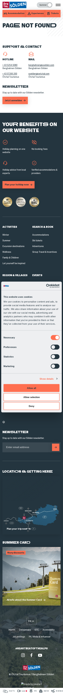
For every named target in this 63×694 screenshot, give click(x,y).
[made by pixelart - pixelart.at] (31, 686)
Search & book (42, 227)
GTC (37, 629)
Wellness (6, 252)
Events (37, 275)
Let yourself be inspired (13, 263)
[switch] (55, 347)
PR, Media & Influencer (40, 636)
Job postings (19, 636)
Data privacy (25, 629)
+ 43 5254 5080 (9, 65)
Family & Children (10, 257)
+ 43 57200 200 (9, 73)
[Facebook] (31, 655)
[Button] (55, 447)
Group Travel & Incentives (44, 252)
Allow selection (31, 397)
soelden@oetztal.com (38, 73)
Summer (6, 240)
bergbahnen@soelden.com (41, 65)
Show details (47, 378)
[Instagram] (23, 655)
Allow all (31, 388)
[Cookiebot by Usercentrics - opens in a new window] (46, 286)
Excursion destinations (13, 246)
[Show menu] (58, 5)
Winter (5, 234)
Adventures (38, 246)
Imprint (11, 629)
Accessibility (49, 629)
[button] (31, 621)
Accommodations (40, 234)
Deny (31, 406)
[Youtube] (40, 655)
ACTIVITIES (9, 227)
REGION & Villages (15, 275)
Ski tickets (37, 240)
